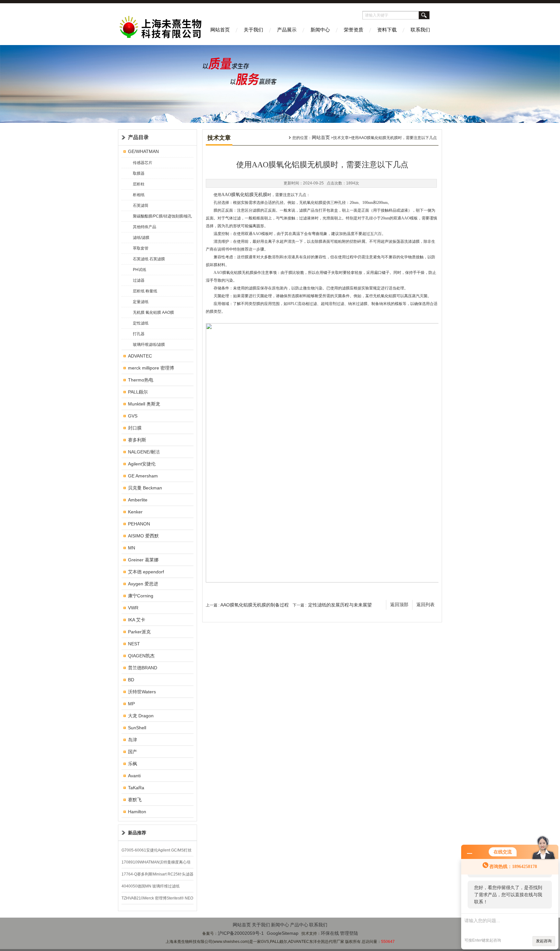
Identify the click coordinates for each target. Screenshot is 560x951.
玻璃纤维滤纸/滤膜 (149, 344)
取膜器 (139, 173)
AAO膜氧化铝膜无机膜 (244, 194)
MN (131, 547)
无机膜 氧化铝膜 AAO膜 (153, 312)
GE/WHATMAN (143, 151)
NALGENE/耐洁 (144, 451)
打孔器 (139, 334)
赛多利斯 (137, 439)
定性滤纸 (140, 323)
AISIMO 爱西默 (143, 535)
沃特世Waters (142, 691)
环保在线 (330, 933)
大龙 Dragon (141, 715)
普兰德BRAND (142, 667)
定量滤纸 (140, 301)
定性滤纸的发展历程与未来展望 (340, 604)
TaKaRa (136, 787)
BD (131, 679)
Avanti (134, 775)
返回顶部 (399, 604)
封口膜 (135, 427)
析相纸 (139, 195)
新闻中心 (320, 29)
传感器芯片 (142, 162)
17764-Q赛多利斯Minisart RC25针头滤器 (157, 874)
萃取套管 (140, 248)
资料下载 (387, 29)
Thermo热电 (140, 379)
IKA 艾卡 (136, 619)
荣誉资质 (353, 29)
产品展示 (287, 29)
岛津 (132, 739)
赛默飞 (135, 799)
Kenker (135, 511)
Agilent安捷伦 (142, 463)
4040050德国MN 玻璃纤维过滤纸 (151, 886)
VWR (133, 607)
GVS (132, 415)
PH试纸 (139, 269)
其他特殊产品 (144, 227)
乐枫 (132, 763)
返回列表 (425, 604)
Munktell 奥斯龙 (144, 403)
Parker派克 (139, 631)
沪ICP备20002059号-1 (241, 933)
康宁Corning (140, 595)
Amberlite (137, 499)
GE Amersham (143, 475)
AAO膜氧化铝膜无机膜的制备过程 (254, 604)
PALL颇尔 (138, 391)
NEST (134, 643)
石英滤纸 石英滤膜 (149, 259)
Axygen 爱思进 (143, 583)
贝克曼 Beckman (145, 487)
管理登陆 (349, 933)
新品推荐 (137, 832)
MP (131, 703)
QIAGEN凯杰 (141, 655)
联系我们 (420, 29)
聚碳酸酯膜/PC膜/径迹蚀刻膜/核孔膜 (162, 217)
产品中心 (299, 924)
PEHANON (139, 523)
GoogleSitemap (282, 933)
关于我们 (253, 29)
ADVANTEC (140, 355)
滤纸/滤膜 (141, 237)
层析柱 (139, 184)
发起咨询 (544, 941)
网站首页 (220, 29)
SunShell (137, 727)
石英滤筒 (140, 205)
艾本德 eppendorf (146, 571)
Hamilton (137, 811)
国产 (132, 751)
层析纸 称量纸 (145, 291)
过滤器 (139, 280)
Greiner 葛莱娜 (143, 559)
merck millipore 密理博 (151, 367)
